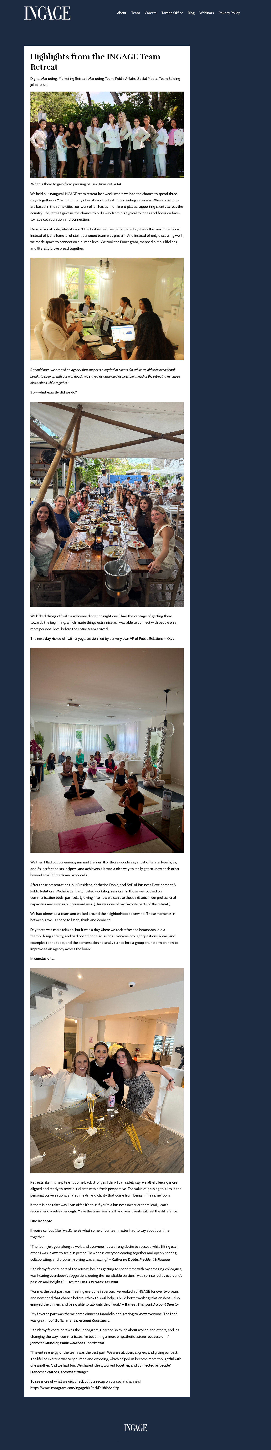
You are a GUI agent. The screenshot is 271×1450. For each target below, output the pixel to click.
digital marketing (43, 78)
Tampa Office (172, 13)
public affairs (125, 78)
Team (135, 13)
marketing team (101, 78)
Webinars (206, 13)
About (121, 13)
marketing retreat (73, 78)
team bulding (169, 78)
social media (147, 78)
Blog (191, 13)
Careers (151, 13)
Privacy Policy (229, 13)
